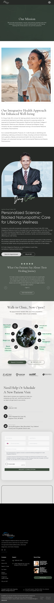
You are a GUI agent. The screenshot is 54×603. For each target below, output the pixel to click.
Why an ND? (4, 581)
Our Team (3, 569)
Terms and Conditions (48, 598)
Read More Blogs (43, 577)
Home (2, 560)
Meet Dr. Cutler (5, 566)
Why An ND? (28, 254)
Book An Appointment (11, 254)
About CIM (4, 563)
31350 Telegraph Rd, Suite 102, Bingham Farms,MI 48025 (22, 564)
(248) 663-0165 (18, 560)
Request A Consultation (17, 362)
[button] (7, 288)
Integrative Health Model (4, 577)
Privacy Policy (42, 598)
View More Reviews (28, 290)
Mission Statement (4, 573)
